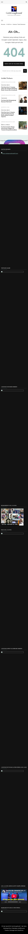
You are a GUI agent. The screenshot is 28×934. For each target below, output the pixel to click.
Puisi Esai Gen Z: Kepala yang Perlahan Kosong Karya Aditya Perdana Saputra (8, 114)
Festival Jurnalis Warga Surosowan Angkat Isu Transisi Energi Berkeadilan (9, 128)
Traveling (4, 98)
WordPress (20, 930)
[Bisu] (22, 902)
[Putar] (3, 902)
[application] (14, 896)
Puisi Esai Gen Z (5, 85)
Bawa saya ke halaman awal (14, 64)
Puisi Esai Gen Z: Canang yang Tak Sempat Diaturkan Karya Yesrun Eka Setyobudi (9, 88)
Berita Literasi (5, 124)
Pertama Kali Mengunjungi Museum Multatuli (8, 101)
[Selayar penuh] (25, 902)
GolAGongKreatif (14, 13)
